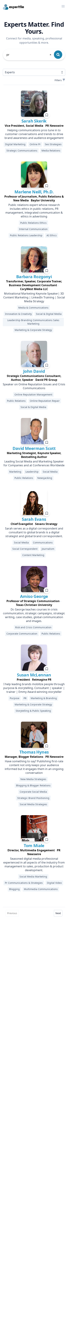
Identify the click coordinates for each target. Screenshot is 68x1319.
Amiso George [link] (34, 596)
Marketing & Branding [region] (44, 698)
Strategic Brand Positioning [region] (33, 798)
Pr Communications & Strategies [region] (24, 882)
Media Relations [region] (50, 150)
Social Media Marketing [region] (33, 876)
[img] (34, 104)
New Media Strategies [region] (33, 779)
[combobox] (29, 54)
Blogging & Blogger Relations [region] (33, 785)
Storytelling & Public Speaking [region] (33, 710)
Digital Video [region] (54, 882)
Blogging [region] (14, 889)
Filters (58, 80)
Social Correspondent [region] (24, 548)
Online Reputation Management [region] (33, 394)
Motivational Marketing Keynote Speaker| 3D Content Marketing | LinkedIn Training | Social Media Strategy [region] (34, 297)
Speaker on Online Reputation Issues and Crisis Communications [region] (34, 386)
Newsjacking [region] (44, 478)
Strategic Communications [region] (21, 150)
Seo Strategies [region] (53, 144)
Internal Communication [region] (33, 229)
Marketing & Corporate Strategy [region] (33, 330)
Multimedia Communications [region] (41, 889)
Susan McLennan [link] (34, 675)
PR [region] (25, 698)
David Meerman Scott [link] (34, 448)
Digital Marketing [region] (15, 144)
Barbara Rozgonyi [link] (34, 276)
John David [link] (34, 371)
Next (58, 913)
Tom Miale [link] (34, 845)
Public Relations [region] (16, 400)
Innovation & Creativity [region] (18, 314)
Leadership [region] (32, 471)
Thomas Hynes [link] (34, 752)
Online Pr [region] (35, 144)
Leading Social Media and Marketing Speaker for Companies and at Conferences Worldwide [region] (34, 463)
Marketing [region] (15, 471)
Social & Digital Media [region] (49, 314)
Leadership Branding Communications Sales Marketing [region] (33, 321)
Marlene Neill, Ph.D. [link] (34, 192)
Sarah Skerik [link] (34, 121)
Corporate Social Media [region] (33, 791)
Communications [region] (43, 542)
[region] (34, 126)
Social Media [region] (50, 471)
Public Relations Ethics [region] (33, 222)
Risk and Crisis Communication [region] (33, 627)
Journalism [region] (48, 548)
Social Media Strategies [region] (33, 804)
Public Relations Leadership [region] (26, 235)
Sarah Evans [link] (34, 519)
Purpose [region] (14, 698)
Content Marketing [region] (33, 555)
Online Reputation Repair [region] (45, 400)
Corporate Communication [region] (21, 633)
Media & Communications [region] (33, 307)
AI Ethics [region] (52, 235)
